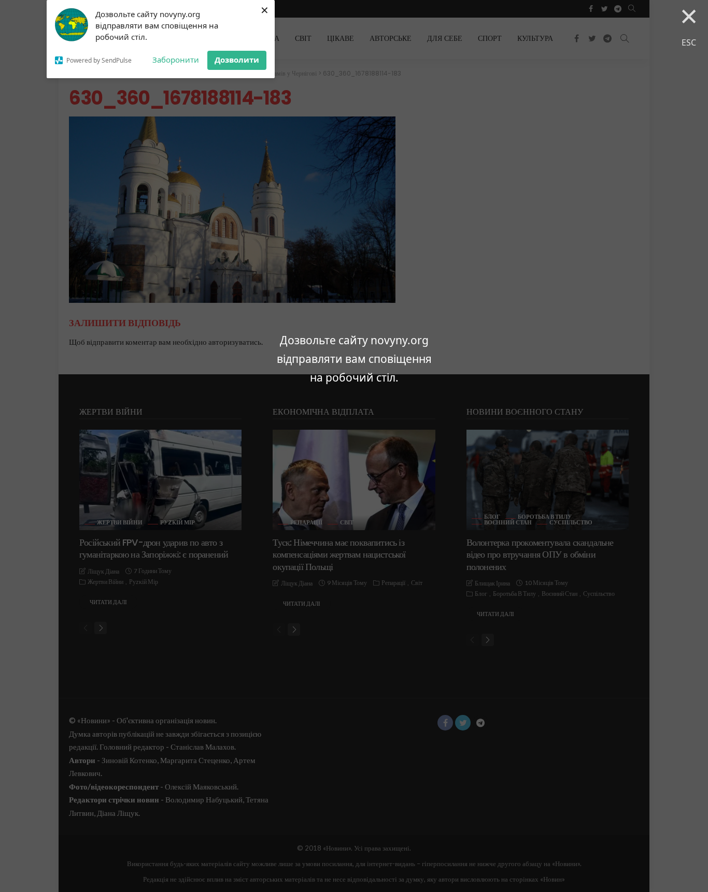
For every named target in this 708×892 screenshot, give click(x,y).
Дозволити (237, 59)
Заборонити (175, 59)
